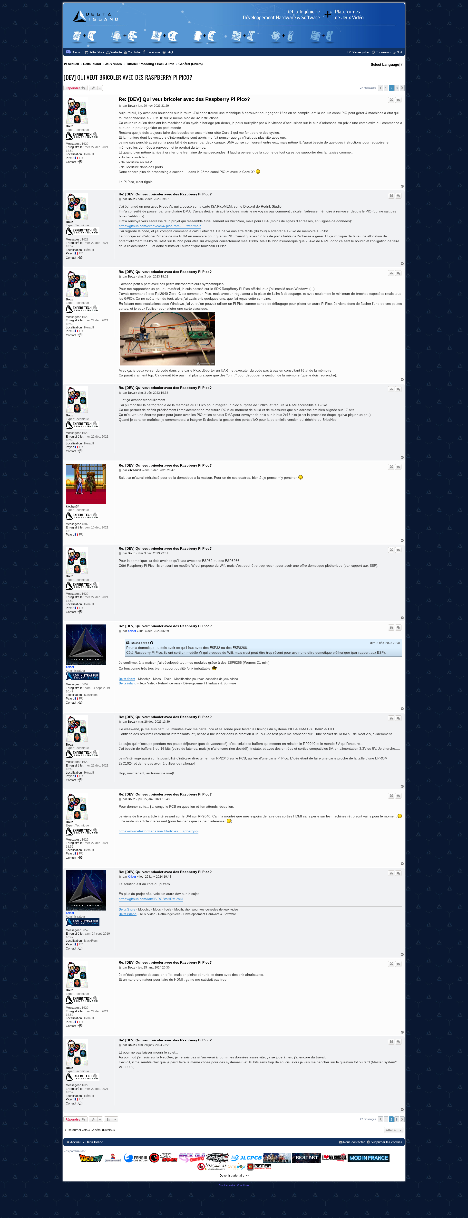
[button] (380, 88)
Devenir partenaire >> (234, 1175)
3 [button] (397, 88)
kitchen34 (72, 506)
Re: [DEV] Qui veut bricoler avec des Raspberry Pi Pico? (184, 99)
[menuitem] (94, 52)
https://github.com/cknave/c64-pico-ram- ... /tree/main (160, 226)
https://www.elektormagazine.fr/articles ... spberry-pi (158, 831)
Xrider (70, 667)
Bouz (69, 126)
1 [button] (386, 88)
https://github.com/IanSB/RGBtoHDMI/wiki (151, 899)
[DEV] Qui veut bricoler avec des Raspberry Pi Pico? (127, 77)
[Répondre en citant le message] (391, 100)
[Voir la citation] (152, 643)
